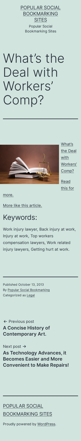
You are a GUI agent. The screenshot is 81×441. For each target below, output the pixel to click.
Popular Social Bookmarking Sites (40, 14)
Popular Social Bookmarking (29, 290)
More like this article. (22, 205)
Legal (31, 295)
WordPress (46, 424)
